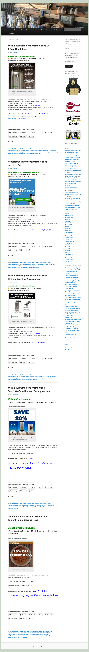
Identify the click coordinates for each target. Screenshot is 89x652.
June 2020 (67, 226)
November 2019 (69, 237)
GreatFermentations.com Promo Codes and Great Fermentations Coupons (71, 277)
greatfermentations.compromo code (33, 636)
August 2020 (68, 225)
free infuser (42, 150)
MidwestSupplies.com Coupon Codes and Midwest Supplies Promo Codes (72, 308)
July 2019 (67, 245)
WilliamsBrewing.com (13, 150)
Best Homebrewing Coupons (19, 149)
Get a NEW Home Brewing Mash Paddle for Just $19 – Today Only (72, 207)
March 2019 (68, 252)
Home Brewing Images (56, 30)
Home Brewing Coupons (33, 149)
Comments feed (69, 348)
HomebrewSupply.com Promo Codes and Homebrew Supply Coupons (73, 299)
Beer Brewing (30, 632)
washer (32, 506)
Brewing (32, 150)
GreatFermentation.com (33, 631)
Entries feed (68, 346)
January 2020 (68, 234)
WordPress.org (69, 350)
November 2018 (69, 259)
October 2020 (68, 223)
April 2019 (67, 250)
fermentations (11, 634)
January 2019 (68, 256)
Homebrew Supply (18, 266)
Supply (37, 267)
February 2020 (69, 232)
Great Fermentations (31, 634)
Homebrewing (17, 152)
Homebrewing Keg (35, 266)
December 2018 (69, 258)
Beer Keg (28, 264)
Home (9, 30)
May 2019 (67, 248)
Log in (66, 344)
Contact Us (11, 33)
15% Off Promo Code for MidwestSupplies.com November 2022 (71, 165)
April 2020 (67, 228)
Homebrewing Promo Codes (21, 30)
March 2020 (68, 230)
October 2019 (68, 239)
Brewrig (45, 632)
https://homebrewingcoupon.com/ (17, 118)
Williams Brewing (44, 152)
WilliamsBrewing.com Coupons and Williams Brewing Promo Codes (71, 336)
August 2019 (68, 243)
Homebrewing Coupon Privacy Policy (36, 646)
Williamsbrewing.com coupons (33, 153)
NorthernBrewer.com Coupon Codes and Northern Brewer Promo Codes (73, 321)
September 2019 (69, 241)
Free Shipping (18, 634)
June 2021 (67, 221)
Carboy (36, 505)
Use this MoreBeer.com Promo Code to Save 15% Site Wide (73, 189)
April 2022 (67, 219)
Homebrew (10, 152)
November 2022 (69, 217)
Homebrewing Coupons (45, 149)
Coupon (37, 150)
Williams (38, 152)
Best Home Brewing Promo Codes (39, 30)
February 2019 (69, 254)
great (23, 634)
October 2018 (68, 261)
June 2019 (67, 247)
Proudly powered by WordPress (54, 646)
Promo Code (32, 152)
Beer (24, 150)
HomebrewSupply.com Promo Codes (17, 267)
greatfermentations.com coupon (16, 636)
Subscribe (69, 66)
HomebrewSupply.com (13, 264)
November (26, 152)
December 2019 (69, 236)
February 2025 (69, 215)
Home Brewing (52, 150)
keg (22, 152)
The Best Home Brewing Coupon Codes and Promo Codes (72, 330)
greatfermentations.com (42, 634)
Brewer (28, 150)
